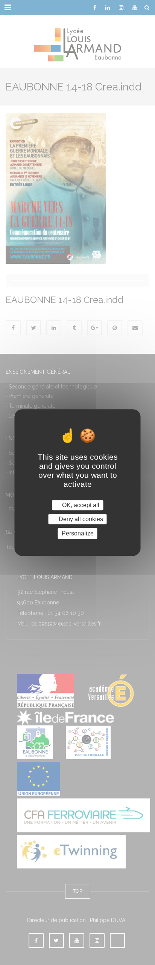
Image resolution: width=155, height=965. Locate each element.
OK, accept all (80, 505)
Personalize (78, 533)
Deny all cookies (80, 519)
